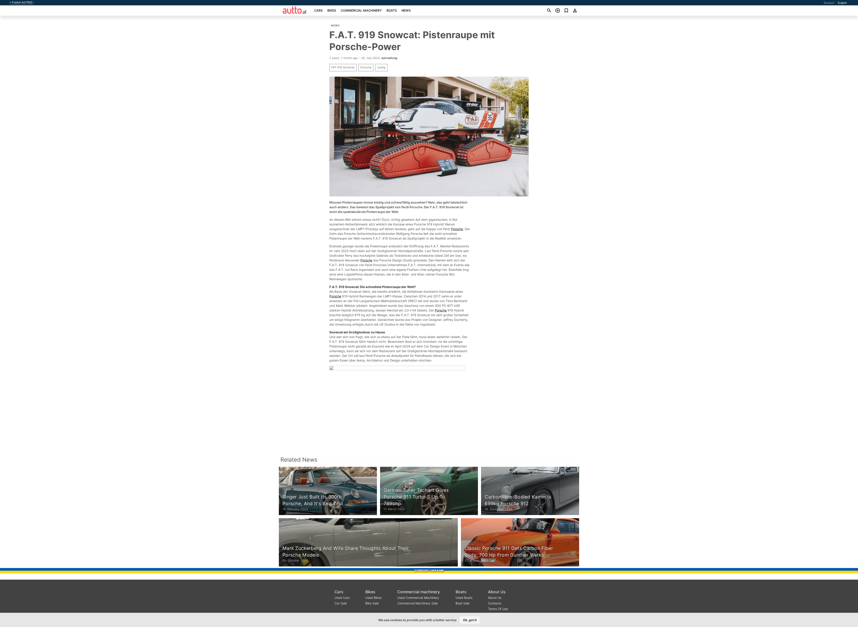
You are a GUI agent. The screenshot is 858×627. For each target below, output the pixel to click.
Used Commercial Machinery (418, 598)
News (406, 10)
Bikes (331, 10)
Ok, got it (470, 620)
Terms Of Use (498, 609)
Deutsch (829, 2)
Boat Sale (462, 603)
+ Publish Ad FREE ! (21, 2)
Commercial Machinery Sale (417, 603)
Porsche (365, 67)
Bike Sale (372, 603)
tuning (381, 67)
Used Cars (342, 598)
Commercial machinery (361, 10)
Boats (392, 10)
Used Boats (464, 598)
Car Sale (340, 603)
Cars (318, 10)
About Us (496, 591)
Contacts (494, 603)
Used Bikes (373, 598)
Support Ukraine (429, 570)
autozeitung (389, 58)
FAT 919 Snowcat (343, 67)
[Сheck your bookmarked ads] (566, 10)
